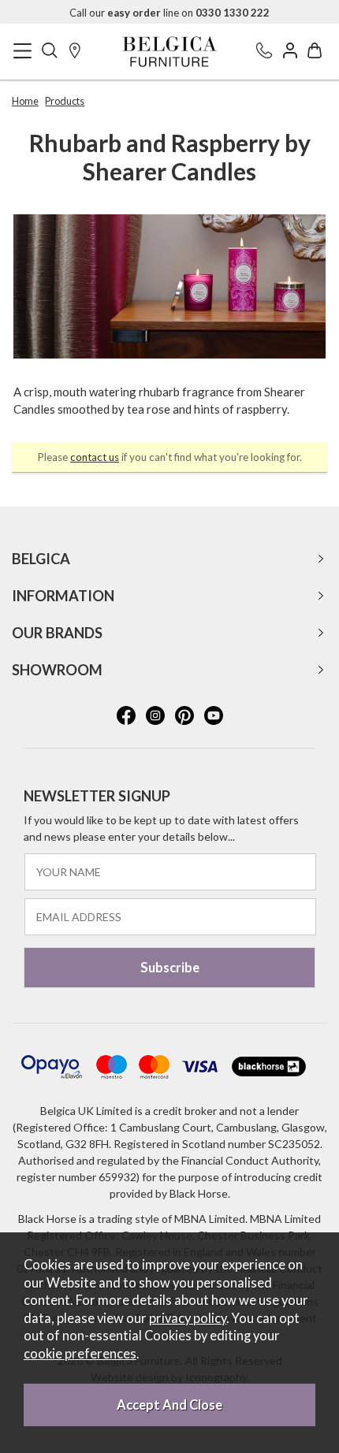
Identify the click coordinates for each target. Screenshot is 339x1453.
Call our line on (169, 12)
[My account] (290, 52)
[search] (50, 52)
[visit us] (75, 52)
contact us (94, 457)
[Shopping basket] (314, 52)
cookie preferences (80, 1354)
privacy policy (187, 1318)
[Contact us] (264, 52)
